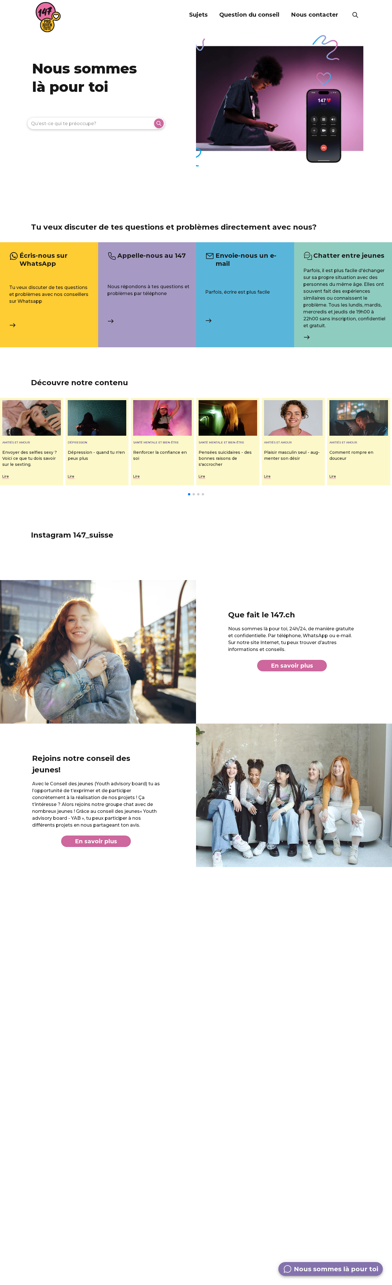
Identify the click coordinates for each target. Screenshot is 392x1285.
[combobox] (95, 123)
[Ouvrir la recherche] (355, 15)
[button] (198, 15)
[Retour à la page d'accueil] (48, 17)
